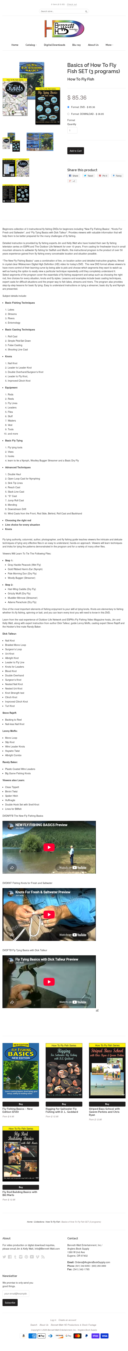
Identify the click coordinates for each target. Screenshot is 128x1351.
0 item (58, 4)
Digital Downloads (54, 45)
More (109, 45)
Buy (21, 1104)
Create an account (67, 1320)
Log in (53, 1320)
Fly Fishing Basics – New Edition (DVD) (17, 1110)
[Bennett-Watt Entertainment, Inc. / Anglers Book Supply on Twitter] (4, 1257)
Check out (72, 4)
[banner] (64, 28)
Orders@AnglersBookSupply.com (92, 1262)
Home (15, 45)
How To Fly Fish (80, 79)
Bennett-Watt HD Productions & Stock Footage (73, 1325)
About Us (93, 45)
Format (71, 120)
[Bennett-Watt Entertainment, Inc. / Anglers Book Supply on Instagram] (21, 1257)
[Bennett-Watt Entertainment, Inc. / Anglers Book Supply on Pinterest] (26, 1257)
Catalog (31, 45)
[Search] (86, 11)
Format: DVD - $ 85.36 (83, 107)
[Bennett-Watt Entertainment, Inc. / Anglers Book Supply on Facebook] (10, 1257)
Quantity (71, 124)
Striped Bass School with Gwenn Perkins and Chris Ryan (104, 1111)
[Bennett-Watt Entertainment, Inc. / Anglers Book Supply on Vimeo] (37, 1257)
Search (33, 1325)
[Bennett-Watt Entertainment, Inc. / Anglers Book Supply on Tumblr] (15, 1257)
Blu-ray (76, 45)
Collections (39, 1221)
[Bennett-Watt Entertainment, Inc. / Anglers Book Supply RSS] (43, 1257)
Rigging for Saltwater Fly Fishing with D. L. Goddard (62, 1110)
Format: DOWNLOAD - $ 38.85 (87, 114)
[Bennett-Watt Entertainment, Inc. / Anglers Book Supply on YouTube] (32, 1257)
